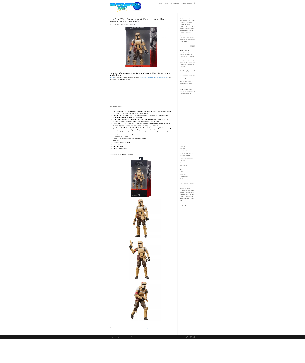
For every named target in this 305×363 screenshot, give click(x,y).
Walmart (112, 77)
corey (181, 91)
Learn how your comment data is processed (141, 328)
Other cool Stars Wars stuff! (187, 153)
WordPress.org (184, 179)
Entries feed (183, 174)
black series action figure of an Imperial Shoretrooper (154, 77)
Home (166, 3)
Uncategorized (183, 165)
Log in (181, 171)
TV (180, 163)
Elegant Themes (121, 337)
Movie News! (183, 151)
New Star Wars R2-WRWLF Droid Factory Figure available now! (187, 71)
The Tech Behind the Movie (187, 158)
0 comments (132, 24)
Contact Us (160, 3)
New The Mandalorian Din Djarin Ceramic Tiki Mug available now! (186, 83)
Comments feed (184, 176)
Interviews (182, 148)
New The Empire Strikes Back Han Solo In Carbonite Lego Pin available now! (187, 77)
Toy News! (125, 24)
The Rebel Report (174, 3)
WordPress (136, 337)
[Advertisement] (141, 94)
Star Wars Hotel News (186, 3)
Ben (112, 24)
